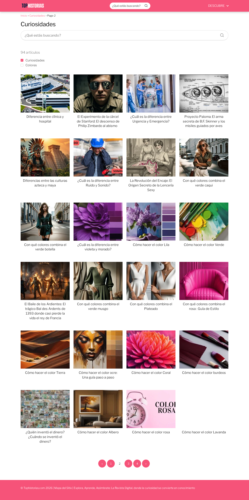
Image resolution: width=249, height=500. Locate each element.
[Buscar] (146, 6)
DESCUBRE (216, 6)
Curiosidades (35, 60)
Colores (31, 65)
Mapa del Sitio (63, 488)
